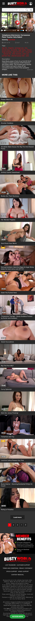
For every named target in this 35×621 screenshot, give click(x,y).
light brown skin (18, 52)
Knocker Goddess (7, 123)
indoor (29, 50)
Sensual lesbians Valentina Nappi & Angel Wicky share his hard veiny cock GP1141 (17, 268)
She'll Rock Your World (9, 243)
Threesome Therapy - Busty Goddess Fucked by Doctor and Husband (16, 317)
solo (27, 56)
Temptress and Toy (7, 437)
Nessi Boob (11, 39)
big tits (4, 48)
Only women (16, 54)
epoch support (11, 571)
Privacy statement (25, 568)
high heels (22, 50)
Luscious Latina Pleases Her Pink (12, 460)
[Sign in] (31, 4)
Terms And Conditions (10, 568)
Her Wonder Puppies (8, 220)
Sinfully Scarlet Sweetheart (10, 172)
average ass (19, 48)
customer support (23, 565)
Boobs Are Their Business (10, 196)
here (8, 608)
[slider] (8, 30)
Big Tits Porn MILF (7, 366)
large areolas (6, 52)
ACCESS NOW (17, 616)
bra (26, 48)
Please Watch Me (7, 99)
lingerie (11, 48)
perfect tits (6, 56)
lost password (10, 565)
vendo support (23, 571)
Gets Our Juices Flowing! (9, 413)
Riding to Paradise (7, 509)
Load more (17, 517)
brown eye (6, 50)
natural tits (7, 54)
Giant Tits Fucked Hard (9, 293)
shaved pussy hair (18, 56)
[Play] (17, 22)
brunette (14, 50)
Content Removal (17, 574)
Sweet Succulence (7, 342)
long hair (29, 52)
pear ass (25, 54)
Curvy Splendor (6, 389)
